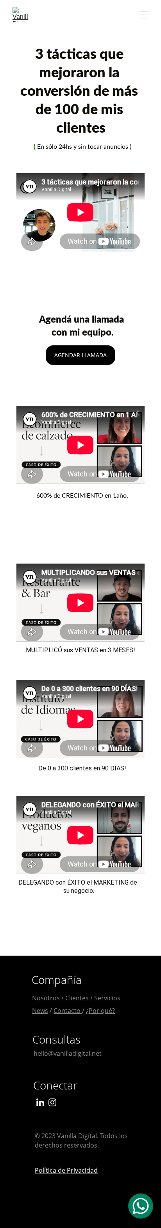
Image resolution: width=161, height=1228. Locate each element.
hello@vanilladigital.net (68, 1053)
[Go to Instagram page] (52, 1102)
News (40, 1010)
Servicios (107, 998)
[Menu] (143, 14)
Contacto (68, 1010)
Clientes (77, 998)
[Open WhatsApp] (140, 1206)
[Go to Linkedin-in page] (40, 1102)
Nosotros (46, 998)
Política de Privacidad (66, 1170)
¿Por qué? (100, 1010)
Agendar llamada (80, 355)
